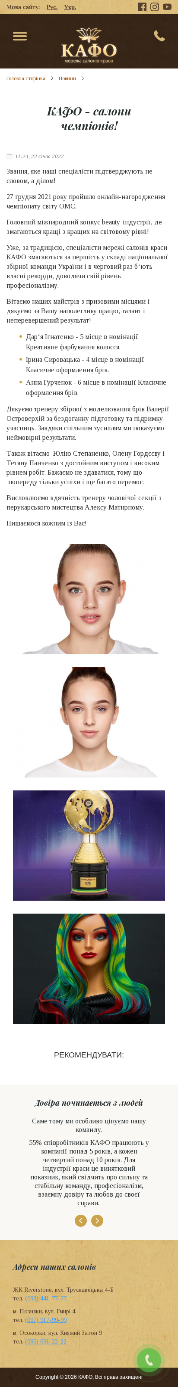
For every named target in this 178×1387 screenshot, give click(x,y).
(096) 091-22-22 (46, 1341)
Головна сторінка (25, 78)
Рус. (52, 6)
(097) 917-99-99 (46, 1320)
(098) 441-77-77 (46, 1298)
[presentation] (81, 1221)
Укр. (70, 6)
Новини (67, 78)
